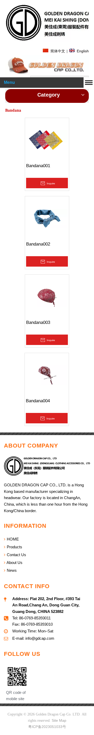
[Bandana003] (47, 296)
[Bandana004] (47, 374)
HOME (12, 539)
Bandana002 (38, 244)
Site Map (59, 720)
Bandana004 (38, 400)
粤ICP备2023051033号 (47, 727)
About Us (14, 562)
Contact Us (16, 554)
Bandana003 (38, 322)
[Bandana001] (47, 139)
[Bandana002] (47, 218)
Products (14, 547)
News (11, 570)
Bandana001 (38, 165)
